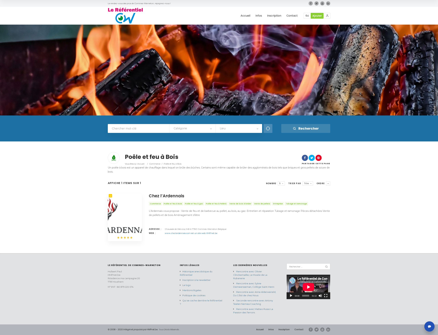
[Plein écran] (325, 295)
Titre (306, 183)
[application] (308, 287)
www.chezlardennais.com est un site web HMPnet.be (191, 233)
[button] (327, 16)
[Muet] (320, 295)
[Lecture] (291, 295)
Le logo (186, 285)
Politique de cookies (193, 295)
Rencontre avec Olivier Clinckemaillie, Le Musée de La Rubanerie (250, 275)
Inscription (274, 16)
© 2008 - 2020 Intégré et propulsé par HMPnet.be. (133, 329)
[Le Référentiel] (125, 16)
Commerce (154, 163)
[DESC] (328, 183)
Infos (258, 16)
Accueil (245, 16)
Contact (292, 16)
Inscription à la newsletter (196, 280)
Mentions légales (191, 290)
